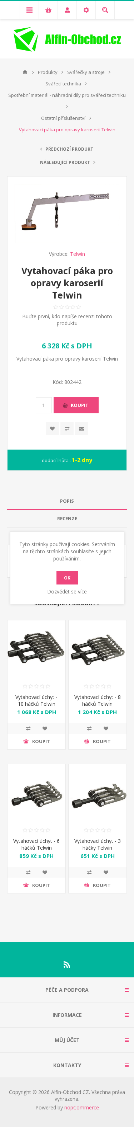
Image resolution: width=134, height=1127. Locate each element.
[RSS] (67, 964)
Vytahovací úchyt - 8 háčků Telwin (97, 700)
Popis (67, 501)
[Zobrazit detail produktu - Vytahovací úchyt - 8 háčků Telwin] (97, 649)
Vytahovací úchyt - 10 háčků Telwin (36, 700)
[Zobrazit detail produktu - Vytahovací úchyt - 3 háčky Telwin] (97, 793)
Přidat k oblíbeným (52, 428)
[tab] (67, 501)
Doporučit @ (81, 428)
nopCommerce (81, 1107)
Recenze (67, 518)
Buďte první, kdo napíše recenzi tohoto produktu (67, 320)
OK (67, 578)
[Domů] (25, 72)
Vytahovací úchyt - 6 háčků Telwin (36, 844)
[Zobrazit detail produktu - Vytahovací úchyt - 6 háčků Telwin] (36, 793)
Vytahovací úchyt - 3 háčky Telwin (97, 844)
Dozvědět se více (67, 591)
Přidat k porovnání (67, 428)
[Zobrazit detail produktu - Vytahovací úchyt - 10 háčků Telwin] (36, 649)
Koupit (80, 405)
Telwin (77, 253)
